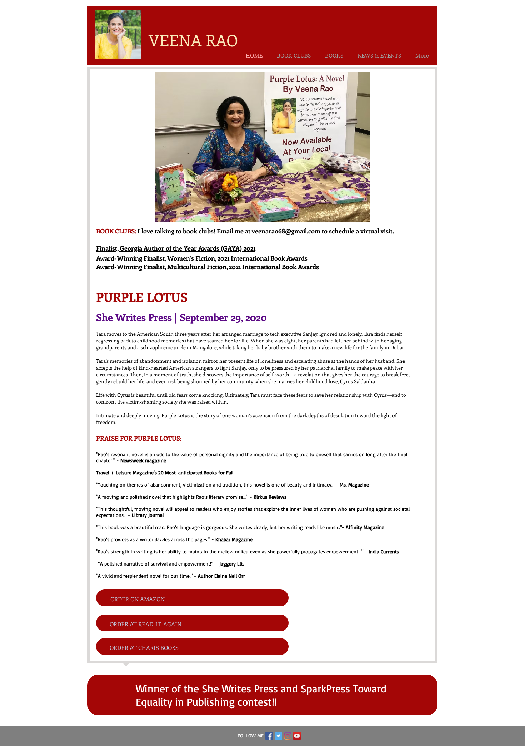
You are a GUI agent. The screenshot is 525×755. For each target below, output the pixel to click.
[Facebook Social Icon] (269, 736)
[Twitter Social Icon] (278, 736)
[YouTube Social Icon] (297, 736)
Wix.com (306, 751)
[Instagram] (287, 736)
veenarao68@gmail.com (286, 231)
